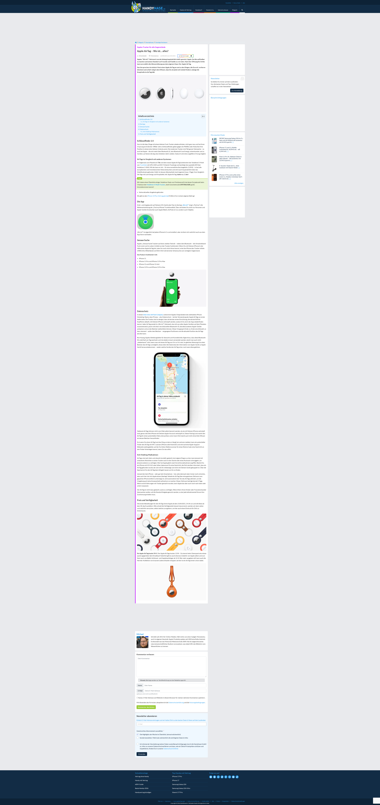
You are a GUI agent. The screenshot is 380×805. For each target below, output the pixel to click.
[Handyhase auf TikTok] (237, 776)
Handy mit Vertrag (185, 10)
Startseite (173, 10)
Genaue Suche (144, 127)
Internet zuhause (223, 10)
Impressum (168, 801)
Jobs (244, 3)
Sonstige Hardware (161, 42)
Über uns (160, 801)
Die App (142, 124)
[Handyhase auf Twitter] (222, 776)
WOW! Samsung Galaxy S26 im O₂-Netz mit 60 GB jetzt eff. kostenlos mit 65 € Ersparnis (231, 140)
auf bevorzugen (184, 56)
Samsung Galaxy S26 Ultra (181, 788)
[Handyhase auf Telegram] (214, 776)
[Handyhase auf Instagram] (229, 776)
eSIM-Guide (139, 784)
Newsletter (228, 3)
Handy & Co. (210, 10)
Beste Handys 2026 (141, 788)
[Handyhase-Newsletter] (210, 776)
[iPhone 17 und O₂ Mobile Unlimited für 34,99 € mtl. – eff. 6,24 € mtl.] (214, 150)
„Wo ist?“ (185, 205)
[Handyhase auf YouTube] (233, 776)
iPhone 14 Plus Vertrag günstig (157, 196)
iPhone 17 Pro (177, 776)
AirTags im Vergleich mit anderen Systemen (156, 121)
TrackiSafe (143, 165)
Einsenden (141, 754)
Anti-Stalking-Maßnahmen (151, 131)
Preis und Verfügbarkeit (148, 134)
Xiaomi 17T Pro (177, 792)
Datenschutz (144, 129)
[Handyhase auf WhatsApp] (218, 776)
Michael (140, 634)
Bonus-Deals (237, 3)
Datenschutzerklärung (176, 702)
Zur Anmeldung (236, 90)
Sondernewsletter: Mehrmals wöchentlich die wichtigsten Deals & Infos (164, 738)
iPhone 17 (175, 780)
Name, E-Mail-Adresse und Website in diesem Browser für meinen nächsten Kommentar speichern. (171, 698)
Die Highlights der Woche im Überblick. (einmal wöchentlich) (160, 734)
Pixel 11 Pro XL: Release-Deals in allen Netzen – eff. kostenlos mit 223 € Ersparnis (230, 158)
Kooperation (225, 801)
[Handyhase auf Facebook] (225, 776)
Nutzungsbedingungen (197, 702)
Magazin (234, 10)
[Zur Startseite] (136, 42)
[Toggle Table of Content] (202, 116)
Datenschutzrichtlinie (170, 748)
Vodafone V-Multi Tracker (156, 185)
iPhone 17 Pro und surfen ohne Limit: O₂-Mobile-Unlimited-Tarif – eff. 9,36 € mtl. (231, 176)
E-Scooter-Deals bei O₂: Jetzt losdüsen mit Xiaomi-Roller (229, 166)
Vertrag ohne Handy (142, 776)
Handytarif (198, 10)
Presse (218, 801)
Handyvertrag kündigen (143, 792)
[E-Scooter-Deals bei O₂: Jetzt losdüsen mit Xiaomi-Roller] (214, 168)
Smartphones (149, 42)
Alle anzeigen (238, 183)
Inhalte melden (205, 801)
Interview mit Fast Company (153, 315)
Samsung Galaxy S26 (179, 784)
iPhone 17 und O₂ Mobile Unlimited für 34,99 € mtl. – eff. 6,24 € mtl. (229, 149)
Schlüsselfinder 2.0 (146, 119)
